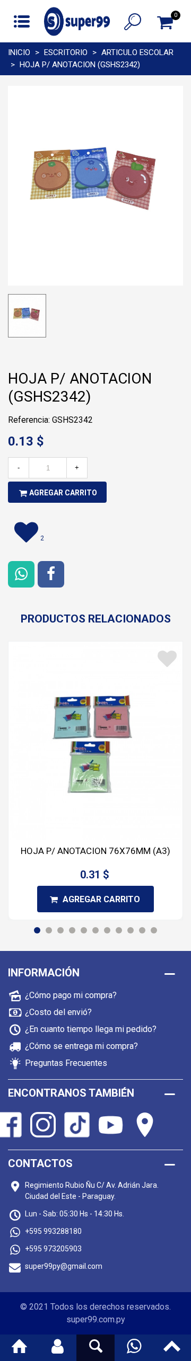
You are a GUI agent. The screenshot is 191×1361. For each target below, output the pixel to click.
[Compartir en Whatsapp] (21, 574)
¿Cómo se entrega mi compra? (81, 1046)
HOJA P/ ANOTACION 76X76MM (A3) (95, 851)
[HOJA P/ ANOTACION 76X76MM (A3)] (95, 741)
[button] (37, 930)
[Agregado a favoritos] (167, 659)
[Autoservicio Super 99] (77, 21)
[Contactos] (134, 1348)
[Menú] (22, 21)
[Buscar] (132, 21)
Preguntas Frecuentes (66, 1063)
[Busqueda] (95, 1348)
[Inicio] (19, 1348)
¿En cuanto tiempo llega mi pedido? (91, 1029)
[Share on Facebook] (51, 574)
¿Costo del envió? (58, 1012)
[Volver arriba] (172, 1348)
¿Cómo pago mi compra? (71, 995)
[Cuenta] (57, 1348)
